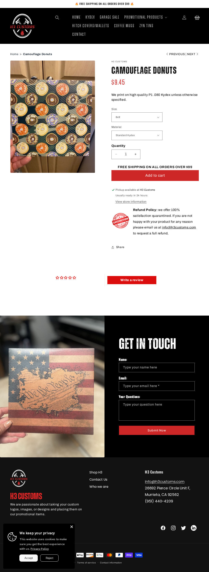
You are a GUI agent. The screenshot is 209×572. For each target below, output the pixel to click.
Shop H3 (95, 472)
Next (191, 54)
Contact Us (98, 479)
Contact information (111, 562)
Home (14, 54)
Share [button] (120, 247)
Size (114, 109)
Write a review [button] (131, 280)
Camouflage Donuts (37, 54)
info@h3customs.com (179, 227)
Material (116, 127)
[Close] (72, 527)
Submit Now (157, 430)
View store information (131, 201)
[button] (57, 17)
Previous (177, 54)
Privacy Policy (40, 549)
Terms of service (86, 562)
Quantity (118, 145)
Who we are (98, 486)
